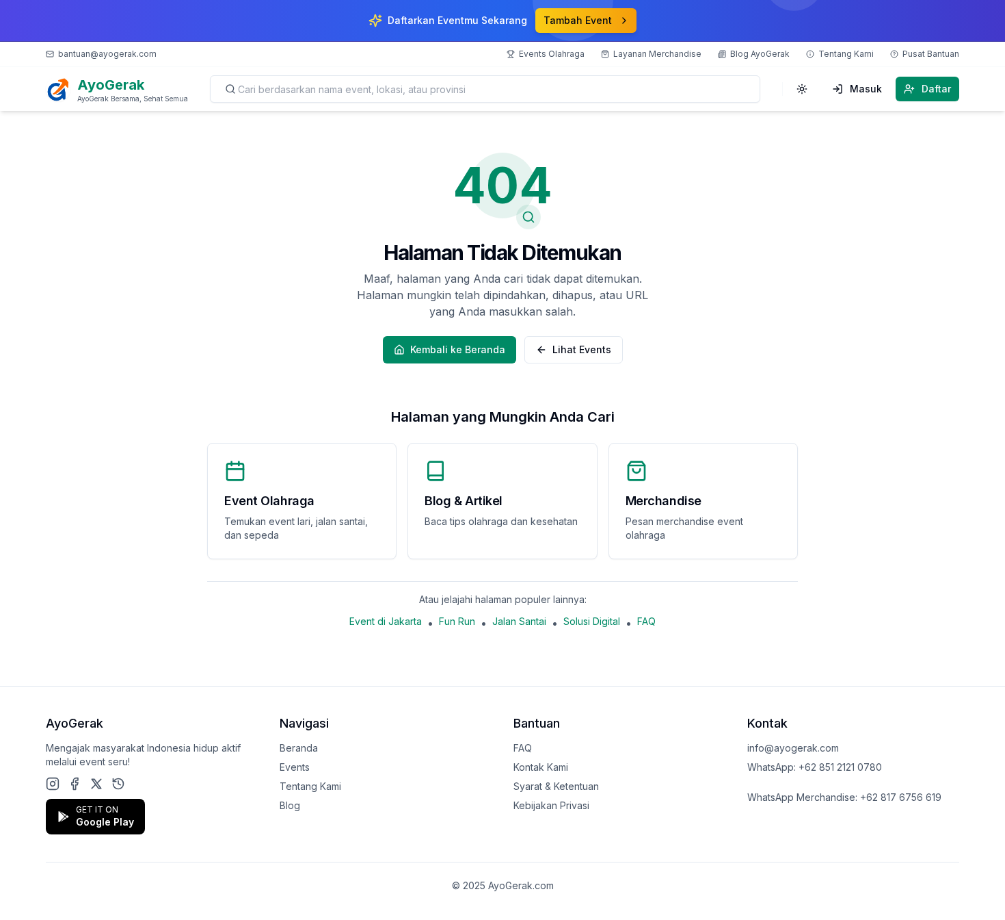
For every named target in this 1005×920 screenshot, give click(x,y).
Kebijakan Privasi (551, 805)
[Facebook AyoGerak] (74, 784)
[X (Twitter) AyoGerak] (96, 784)
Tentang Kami (310, 786)
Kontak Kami (540, 767)
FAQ (646, 621)
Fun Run (457, 621)
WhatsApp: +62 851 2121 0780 (814, 767)
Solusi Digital (591, 621)
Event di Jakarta (385, 621)
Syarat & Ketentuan (556, 786)
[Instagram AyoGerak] (52, 784)
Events (295, 767)
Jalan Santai (519, 621)
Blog (290, 805)
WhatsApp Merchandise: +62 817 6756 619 (844, 797)
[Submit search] (230, 89)
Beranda (299, 748)
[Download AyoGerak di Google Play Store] (118, 784)
